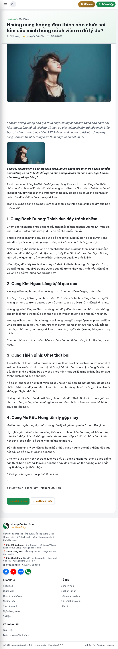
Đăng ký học (67, 586)
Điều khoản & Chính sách (16, 635)
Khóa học (8, 586)
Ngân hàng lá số (11, 611)
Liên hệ (65, 606)
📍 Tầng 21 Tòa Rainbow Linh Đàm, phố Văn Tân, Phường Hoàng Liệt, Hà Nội (30, 559)
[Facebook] (6, 572)
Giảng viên (8, 591)
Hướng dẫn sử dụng (71, 596)
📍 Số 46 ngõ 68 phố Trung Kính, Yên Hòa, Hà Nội (29, 552)
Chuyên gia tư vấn (12, 596)
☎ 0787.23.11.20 (11, 565)
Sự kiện (7, 616)
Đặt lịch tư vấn (68, 591)
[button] (12, 4)
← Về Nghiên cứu (42, 500)
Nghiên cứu (12, 19)
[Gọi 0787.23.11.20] (28, 572)
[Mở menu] (5, 4)
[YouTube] (13, 572)
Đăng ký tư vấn (18, 500)
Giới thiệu (8, 630)
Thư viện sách (10, 606)
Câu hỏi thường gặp (71, 601)
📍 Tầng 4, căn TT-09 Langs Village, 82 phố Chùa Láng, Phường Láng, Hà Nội (29, 546)
